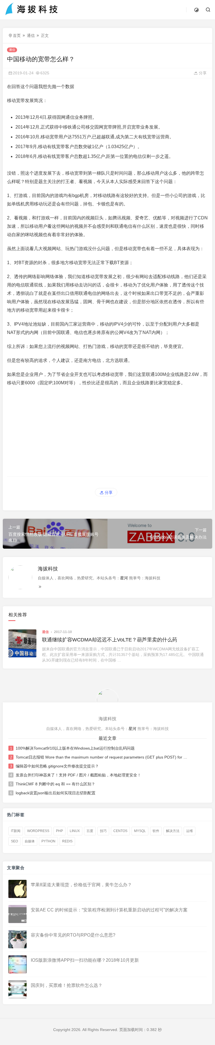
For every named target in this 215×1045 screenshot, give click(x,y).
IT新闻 (15, 831)
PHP (59, 831)
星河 (124, 578)
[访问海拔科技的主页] (107, 700)
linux (75, 831)
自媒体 (30, 841)
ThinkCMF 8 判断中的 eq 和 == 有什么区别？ (55, 784)
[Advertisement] (107, 432)
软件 (156, 831)
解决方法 (172, 831)
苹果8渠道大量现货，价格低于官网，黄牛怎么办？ (81, 884)
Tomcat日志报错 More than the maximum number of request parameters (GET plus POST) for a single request (102, 757)
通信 (31, 35)
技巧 (103, 831)
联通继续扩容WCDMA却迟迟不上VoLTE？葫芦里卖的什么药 (109, 640)
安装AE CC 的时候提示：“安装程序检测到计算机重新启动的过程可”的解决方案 (109, 909)
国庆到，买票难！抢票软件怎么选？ (66, 985)
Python (48, 841)
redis (67, 841)
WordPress (38, 831)
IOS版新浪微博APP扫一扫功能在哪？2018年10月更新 (85, 960)
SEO (14, 841)
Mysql (140, 831)
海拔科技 (48, 569)
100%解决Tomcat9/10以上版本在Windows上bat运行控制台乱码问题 (75, 748)
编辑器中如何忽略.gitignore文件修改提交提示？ (57, 766)
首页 (17, 35)
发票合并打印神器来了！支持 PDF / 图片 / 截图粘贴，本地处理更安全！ (78, 775)
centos (120, 831)
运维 (189, 831)
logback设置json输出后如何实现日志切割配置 (55, 793)
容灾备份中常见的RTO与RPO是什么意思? (73, 934)
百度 (90, 831)
